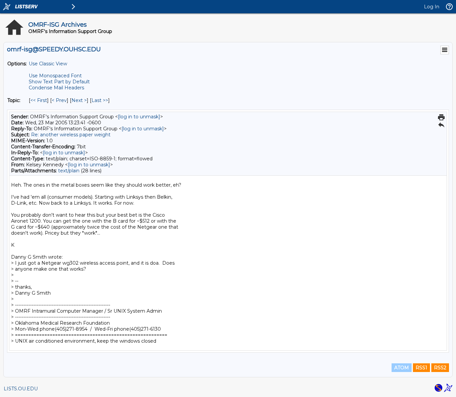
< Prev (59, 100)
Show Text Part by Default (59, 82)
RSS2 (440, 368)
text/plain (68, 171)
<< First (38, 100)
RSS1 (421, 368)
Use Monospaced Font (55, 76)
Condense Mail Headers (56, 88)
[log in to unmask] (139, 117)
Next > (79, 100)
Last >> (99, 100)
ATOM (401, 368)
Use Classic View (48, 64)
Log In (431, 7)
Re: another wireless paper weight (70, 135)
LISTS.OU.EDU (21, 389)
